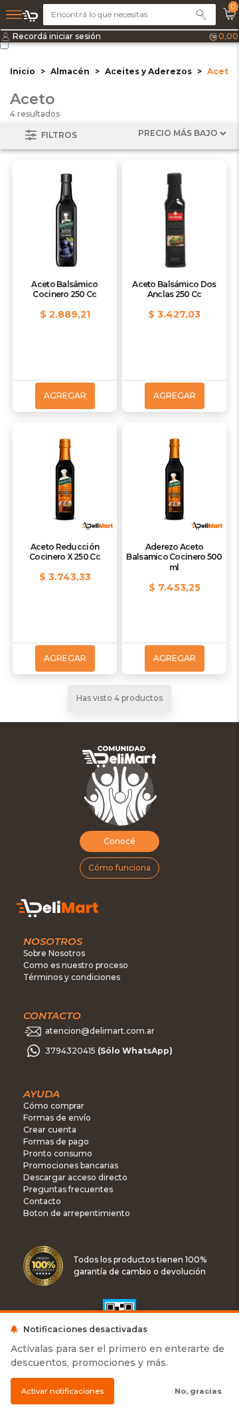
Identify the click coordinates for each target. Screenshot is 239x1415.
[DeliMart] (30, 16)
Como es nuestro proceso (75, 965)
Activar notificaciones (62, 1391)
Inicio (22, 71)
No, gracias (198, 1391)
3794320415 (109, 1051)
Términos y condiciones (71, 977)
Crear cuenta (49, 1130)
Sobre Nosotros (54, 953)
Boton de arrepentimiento (76, 1213)
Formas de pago (56, 1141)
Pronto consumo (57, 1153)
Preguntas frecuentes (68, 1189)
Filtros (58, 135)
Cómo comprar (53, 1106)
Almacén (70, 71)
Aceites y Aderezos (148, 71)
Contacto (42, 1201)
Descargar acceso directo (75, 1177)
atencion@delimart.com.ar (100, 1031)
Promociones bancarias (70, 1165)
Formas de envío (57, 1118)
